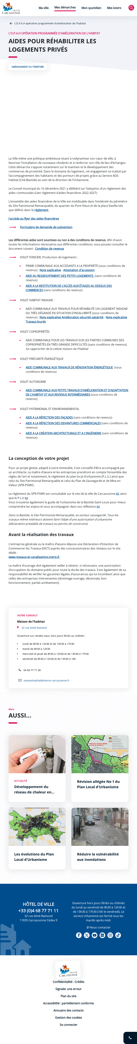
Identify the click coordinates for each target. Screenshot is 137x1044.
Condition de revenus (49, 249)
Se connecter (68, 1025)
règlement (41, 210)
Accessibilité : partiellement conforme (68, 1003)
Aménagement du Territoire (28, 66)
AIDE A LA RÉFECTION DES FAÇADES (49, 417)
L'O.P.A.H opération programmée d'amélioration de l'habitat (50, 23)
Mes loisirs (114, 8)
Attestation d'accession (79, 270)
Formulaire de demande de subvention (46, 227)
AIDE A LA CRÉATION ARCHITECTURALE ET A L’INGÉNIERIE (63, 433)
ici (117, 494)
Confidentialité (62, 982)
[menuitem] (44, 8)
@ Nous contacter (99, 927)
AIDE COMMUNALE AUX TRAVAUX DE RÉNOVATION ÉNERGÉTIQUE (69, 367)
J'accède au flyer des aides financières (34, 219)
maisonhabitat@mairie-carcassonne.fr (46, 680)
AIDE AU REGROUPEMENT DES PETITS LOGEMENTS (60, 276)
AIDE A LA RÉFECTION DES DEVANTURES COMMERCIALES (63, 423)
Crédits (79, 982)
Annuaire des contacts (69, 1010)
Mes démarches (65, 7)
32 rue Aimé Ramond (34, 627)
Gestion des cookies (68, 1017)
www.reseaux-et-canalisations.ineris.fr (34, 557)
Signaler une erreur (68, 989)
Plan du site (68, 996)
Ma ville (44, 8)
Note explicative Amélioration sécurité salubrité (71, 317)
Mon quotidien (91, 8)
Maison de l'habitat (31, 622)
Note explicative (50, 270)
